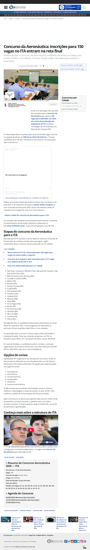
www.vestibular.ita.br (16, 226)
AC (9, 15)
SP (79, 15)
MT (39, 15)
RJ (62, 15)
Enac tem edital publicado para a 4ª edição (25, 266)
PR (54, 15)
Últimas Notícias (20, 12)
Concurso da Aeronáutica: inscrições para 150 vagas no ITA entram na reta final (42, 18)
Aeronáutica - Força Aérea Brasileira (18, 470)
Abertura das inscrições (20, 497)
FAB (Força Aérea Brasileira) (34, 137)
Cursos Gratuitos (69, 12)
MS (42, 15)
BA (21, 15)
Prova (13, 502)
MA (36, 15)
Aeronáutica (20, 457)
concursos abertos (25, 510)
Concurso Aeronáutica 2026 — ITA (30, 66)
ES (29, 15)
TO (85, 15)
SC (76, 15)
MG (45, 15)
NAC (5, 15)
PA (48, 15)
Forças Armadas (9, 457)
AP (15, 15)
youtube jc (57, 12)
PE (57, 15)
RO (71, 15)
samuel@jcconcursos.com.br (16, 104)
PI (59, 15)
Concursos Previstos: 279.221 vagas (72, 69)
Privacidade (33, 541)
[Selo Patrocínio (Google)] (70, 7)
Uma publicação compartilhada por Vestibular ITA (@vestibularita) (30, 198)
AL (12, 15)
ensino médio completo (43, 205)
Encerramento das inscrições (22, 500)
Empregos (48, 12)
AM (18, 15)
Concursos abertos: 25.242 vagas (72, 65)
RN (65, 15)
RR (74, 15)
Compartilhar (53, 104)
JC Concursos (14, 446)
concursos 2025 (37, 510)
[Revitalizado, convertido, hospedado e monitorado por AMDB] (84, 547)
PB (51, 15)
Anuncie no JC (25, 541)
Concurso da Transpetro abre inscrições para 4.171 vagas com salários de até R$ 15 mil (31, 260)
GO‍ (32, 15)
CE (24, 15)
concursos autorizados (11, 510)
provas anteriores (49, 510)
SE (82, 15)
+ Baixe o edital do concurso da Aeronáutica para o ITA (26, 215)
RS (68, 15)
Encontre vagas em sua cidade (70, 103)
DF (26, 15)
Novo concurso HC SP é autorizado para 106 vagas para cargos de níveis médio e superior (30, 253)
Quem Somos (8, 541)
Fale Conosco (16, 541)
